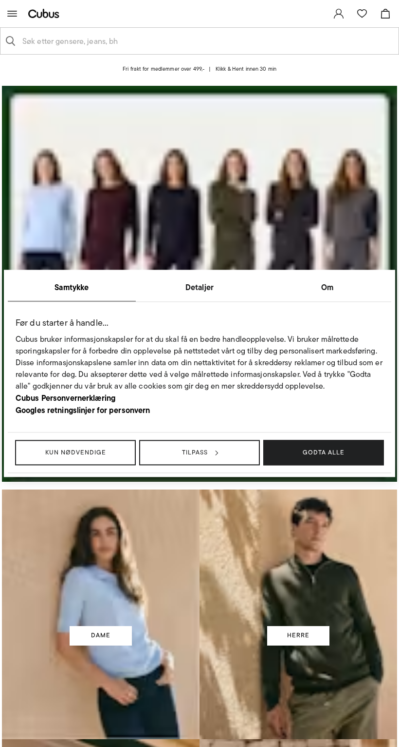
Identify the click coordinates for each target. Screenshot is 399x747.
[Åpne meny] (12, 13)
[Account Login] (191, 77)
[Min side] (339, 14)
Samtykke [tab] (71, 287)
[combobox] (207, 41)
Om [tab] (327, 287)
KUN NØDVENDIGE (75, 452)
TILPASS (195, 452)
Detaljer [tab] (199, 287)
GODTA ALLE (324, 452)
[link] (339, 14)
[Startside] (45, 13)
